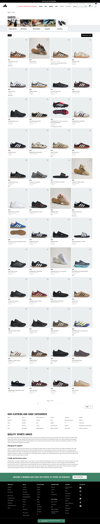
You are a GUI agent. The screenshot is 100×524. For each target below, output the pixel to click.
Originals (67, 417)
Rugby (52, 423)
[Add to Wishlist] (26, 40)
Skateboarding (39, 428)
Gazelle (81, 420)
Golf (37, 423)
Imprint (61, 521)
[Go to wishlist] (92, 6)
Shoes (23, 417)
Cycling (52, 417)
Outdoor (38, 420)
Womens (10, 420)
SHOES (40, 6)
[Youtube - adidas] (85, 506)
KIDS (56, 6)
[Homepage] (5, 5)
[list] (44, 35)
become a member (90, 3)
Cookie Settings (40, 521)
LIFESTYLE (68, 6)
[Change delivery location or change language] (95, 4)
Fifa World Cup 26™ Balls (85, 425)
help (77, 3)
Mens (9, 417)
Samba (80, 417)
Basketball (24, 428)
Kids (9, 423)
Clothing (24, 420)
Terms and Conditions (55, 521)
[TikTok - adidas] (85, 502)
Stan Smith (67, 428)
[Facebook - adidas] (85, 488)
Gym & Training (40, 417)
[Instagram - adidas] (85, 491)
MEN (46, 6)
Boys (9, 428)
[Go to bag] (95, 6)
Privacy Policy (47, 521)
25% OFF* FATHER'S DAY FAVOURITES (27, 6)
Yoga (52, 420)
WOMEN (51, 6)
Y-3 (65, 423)
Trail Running (54, 425)
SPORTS (62, 6)
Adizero (66, 425)
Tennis (37, 425)
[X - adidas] (85, 495)
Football (24, 423)
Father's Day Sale (83, 428)
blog (74, 3)
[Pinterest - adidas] (85, 499)
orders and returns (82, 3)
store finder (70, 3)
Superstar (81, 423)
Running (24, 425)
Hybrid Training (54, 428)
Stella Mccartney (69, 420)
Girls (9, 425)
